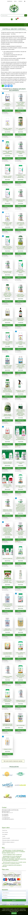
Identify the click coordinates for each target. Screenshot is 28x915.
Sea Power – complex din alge (20, 486)
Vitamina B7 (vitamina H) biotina (7, 677)
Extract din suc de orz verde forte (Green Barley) (20, 247)
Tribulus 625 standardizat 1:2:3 (7, 629)
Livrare (3, 836)
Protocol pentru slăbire (20, 463)
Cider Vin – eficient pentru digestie (7, 177)
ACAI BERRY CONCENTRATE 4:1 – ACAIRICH (7, 104)
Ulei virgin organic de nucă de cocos (7, 653)
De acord (14, 913)
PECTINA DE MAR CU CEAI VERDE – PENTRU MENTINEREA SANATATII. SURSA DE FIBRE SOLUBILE (7, 437)
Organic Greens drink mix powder (7, 415)
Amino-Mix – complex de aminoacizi (7, 129)
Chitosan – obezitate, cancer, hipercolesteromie (7, 152)
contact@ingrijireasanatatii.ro (8, 819)
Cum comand (5, 832)
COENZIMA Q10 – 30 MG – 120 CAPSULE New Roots (7, 224)
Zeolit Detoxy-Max (20, 725)
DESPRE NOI (9, 1)
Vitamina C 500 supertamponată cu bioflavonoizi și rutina (20, 676)
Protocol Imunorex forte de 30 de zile (7, 463)
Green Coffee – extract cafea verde (7, 320)
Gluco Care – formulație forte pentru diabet (20, 295)
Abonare (14, 900)
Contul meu (4, 830)
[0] (16, 19)
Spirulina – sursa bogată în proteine (20, 558)
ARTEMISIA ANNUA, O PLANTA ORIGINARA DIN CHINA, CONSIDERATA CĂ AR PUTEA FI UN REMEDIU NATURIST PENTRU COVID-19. (13, 852)
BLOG (15, 1)
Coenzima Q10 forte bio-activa (20, 200)
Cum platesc (4, 834)
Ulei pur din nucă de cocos (20, 629)
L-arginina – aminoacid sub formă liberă (20, 343)
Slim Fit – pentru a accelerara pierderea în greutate (20, 533)
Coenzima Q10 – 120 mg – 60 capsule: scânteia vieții (20, 176)
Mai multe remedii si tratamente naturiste (13, 761)
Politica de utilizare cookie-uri (8, 842)
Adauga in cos (7, 110)
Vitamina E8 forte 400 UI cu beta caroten (20, 701)
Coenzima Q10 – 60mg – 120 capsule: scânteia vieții (7, 200)
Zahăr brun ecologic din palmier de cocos (7, 725)
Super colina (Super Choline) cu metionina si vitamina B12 (7, 605)
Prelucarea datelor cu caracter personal (10, 840)
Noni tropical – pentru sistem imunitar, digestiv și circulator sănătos (7, 390)
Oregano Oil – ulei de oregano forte (20, 391)
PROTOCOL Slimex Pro (7, 558)
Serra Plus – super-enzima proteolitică (7, 510)
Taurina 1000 (20, 606)
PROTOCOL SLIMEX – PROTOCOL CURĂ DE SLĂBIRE (7, 486)
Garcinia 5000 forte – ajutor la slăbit (7, 272)
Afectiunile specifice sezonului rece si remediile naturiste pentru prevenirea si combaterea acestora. (14, 862)
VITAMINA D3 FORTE (7, 749)
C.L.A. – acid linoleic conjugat (20, 129)
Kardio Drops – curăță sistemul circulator (20, 319)
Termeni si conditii (6, 838)
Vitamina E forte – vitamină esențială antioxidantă (7, 700)
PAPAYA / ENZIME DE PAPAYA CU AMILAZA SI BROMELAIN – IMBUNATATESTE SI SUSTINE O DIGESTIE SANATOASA (20, 412)
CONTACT (20, 1)
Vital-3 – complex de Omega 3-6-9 (20, 653)
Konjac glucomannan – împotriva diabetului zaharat (7, 343)
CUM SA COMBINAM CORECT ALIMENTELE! (12, 854)
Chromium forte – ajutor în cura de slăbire (20, 152)
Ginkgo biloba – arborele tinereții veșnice (20, 271)
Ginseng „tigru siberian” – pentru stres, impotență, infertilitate (8, 294)
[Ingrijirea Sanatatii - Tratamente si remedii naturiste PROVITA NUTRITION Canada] (14, 8)
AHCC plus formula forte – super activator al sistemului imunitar (20, 104)
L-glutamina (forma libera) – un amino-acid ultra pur (7, 367)
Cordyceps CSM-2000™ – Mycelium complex (20, 224)
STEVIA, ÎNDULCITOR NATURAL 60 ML (20, 582)
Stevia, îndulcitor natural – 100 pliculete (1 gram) (8, 581)
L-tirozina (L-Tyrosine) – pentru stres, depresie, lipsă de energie (20, 366)
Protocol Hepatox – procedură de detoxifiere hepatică (20, 438)
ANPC (3, 844)
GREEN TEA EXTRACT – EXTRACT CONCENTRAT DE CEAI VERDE (7, 247)
